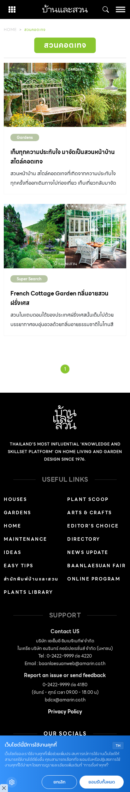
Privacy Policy (65, 712)
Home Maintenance (25, 532)
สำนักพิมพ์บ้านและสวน (31, 578)
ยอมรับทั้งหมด (101, 782)
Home (10, 30)
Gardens (25, 137)
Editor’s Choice (93, 525)
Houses (15, 499)
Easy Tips (18, 565)
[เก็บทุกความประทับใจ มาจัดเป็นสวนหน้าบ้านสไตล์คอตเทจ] (65, 95)
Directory (83, 539)
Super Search (29, 279)
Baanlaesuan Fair (96, 565)
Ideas (12, 552)
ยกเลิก (59, 782)
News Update (88, 552)
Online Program (93, 578)
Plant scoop (88, 499)
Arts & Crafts (89, 512)
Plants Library (28, 592)
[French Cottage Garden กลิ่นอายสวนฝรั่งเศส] (65, 236)
